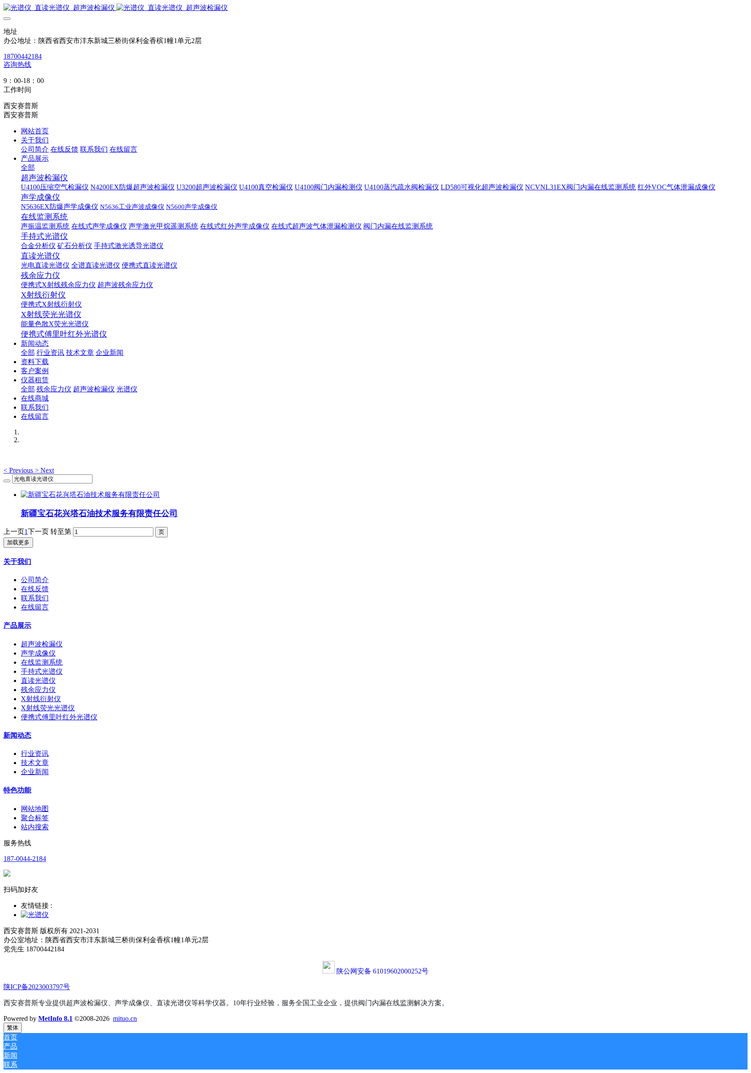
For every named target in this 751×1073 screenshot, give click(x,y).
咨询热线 (17, 64)
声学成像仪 (38, 653)
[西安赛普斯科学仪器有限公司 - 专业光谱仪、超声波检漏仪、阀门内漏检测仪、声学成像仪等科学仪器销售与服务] (375, 8)
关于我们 (17, 561)
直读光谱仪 (38, 680)
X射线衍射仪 (41, 698)
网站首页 (35, 131)
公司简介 (35, 579)
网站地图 (35, 808)
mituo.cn (125, 1018)
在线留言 (35, 607)
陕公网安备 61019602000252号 (382, 971)
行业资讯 (35, 753)
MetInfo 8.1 (55, 1018)
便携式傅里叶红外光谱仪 (59, 717)
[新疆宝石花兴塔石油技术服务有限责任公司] (90, 494)
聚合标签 (35, 817)
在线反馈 (35, 589)
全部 (28, 167)
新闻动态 (17, 735)
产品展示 (17, 625)
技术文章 (35, 762)
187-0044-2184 (24, 858)
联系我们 (35, 598)
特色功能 (17, 790)
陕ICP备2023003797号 (36, 986)
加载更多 (18, 542)
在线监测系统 (42, 662)
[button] (19, 470)
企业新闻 (35, 771)
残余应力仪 (38, 689)
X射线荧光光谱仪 (48, 708)
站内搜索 (35, 827)
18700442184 (22, 56)
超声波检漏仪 (42, 644)
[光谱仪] (35, 914)
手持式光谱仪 (42, 671)
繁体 (12, 1027)
